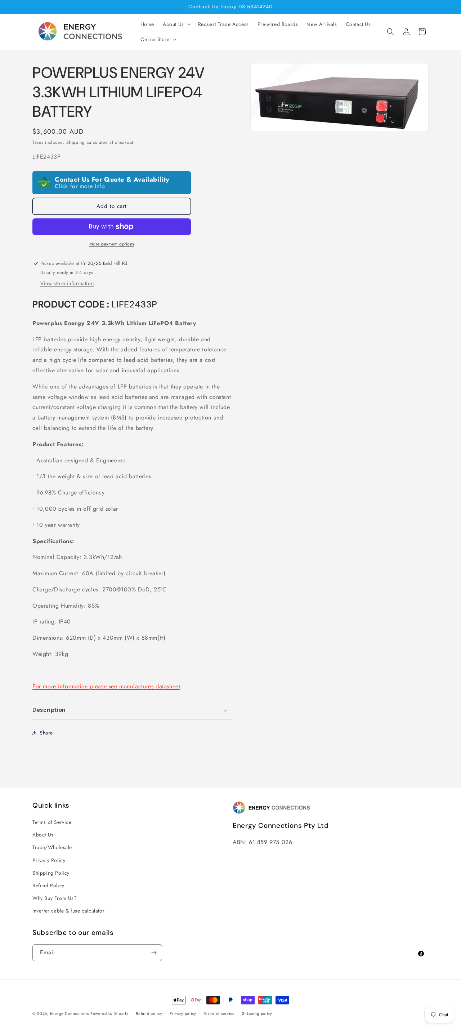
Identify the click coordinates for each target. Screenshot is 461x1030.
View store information (67, 283)
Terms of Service (52, 822)
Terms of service (219, 1013)
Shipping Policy (51, 872)
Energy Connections (69, 1013)
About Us (43, 834)
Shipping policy (257, 1013)
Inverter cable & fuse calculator (68, 910)
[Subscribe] (154, 952)
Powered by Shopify (109, 1013)
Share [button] (46, 732)
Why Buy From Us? (54, 898)
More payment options (111, 244)
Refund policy (149, 1013)
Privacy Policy (48, 860)
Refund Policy (48, 885)
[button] (176, 24)
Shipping (75, 142)
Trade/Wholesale (52, 847)
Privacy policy (183, 1013)
